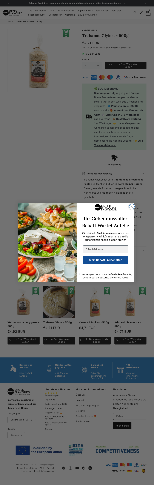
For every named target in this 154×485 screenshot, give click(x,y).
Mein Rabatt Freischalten (105, 260)
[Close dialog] (131, 206)
